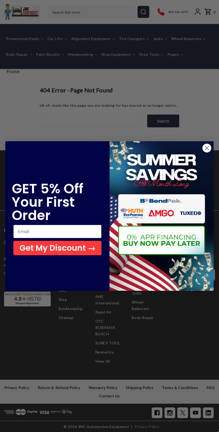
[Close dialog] (207, 148)
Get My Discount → (57, 248)
